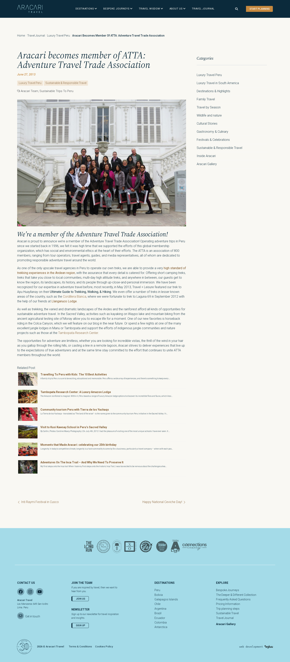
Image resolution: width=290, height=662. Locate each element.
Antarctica (160, 627)
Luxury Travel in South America (218, 83)
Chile (157, 604)
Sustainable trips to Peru (56, 91)
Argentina (160, 608)
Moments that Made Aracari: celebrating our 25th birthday (78, 444)
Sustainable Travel (227, 613)
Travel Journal (36, 35)
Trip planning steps (227, 608)
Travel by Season (209, 107)
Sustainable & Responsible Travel (65, 83)
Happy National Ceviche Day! (162, 502)
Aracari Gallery (207, 164)
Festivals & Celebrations (213, 140)
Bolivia (158, 594)
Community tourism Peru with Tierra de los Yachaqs (74, 409)
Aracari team (29, 91)
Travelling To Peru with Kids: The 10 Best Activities (73, 374)
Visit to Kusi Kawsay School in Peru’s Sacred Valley (73, 427)
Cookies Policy (104, 646)
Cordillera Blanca (74, 296)
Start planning (260, 9)
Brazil (157, 613)
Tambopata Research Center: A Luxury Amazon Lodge (75, 392)
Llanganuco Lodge (64, 301)
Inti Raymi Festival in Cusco (39, 502)
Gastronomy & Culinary (212, 132)
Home (21, 35)
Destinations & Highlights (213, 91)
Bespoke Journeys (227, 590)
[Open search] (236, 9)
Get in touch (32, 616)
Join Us (80, 598)
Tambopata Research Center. (78, 333)
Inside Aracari (206, 156)
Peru (157, 590)
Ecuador (159, 618)
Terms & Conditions (80, 646)
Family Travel (206, 99)
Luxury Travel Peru (58, 35)
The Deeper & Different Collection (236, 594)
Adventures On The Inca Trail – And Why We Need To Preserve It (81, 462)
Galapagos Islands (166, 599)
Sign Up (80, 625)
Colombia (160, 622)
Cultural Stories (207, 123)
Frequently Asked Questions (233, 599)
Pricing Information (228, 604)
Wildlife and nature (209, 115)
